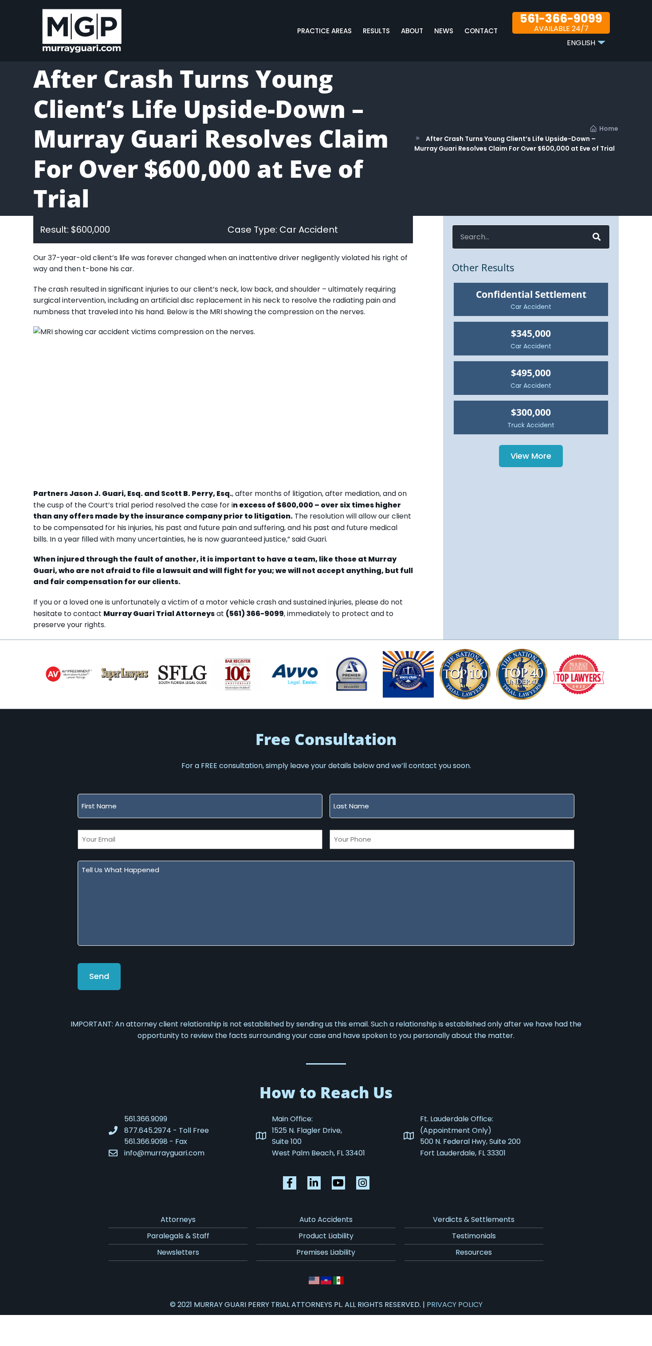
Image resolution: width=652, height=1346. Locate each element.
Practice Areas (324, 30)
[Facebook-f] (290, 1183)
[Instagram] (363, 1183)
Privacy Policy (455, 1304)
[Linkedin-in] (314, 1183)
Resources (474, 1252)
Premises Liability (325, 1252)
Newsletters (178, 1252)
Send (99, 976)
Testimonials (474, 1236)
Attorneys (178, 1219)
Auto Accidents (326, 1219)
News (443, 30)
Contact (481, 30)
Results (376, 30)
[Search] (595, 237)
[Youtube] (338, 1183)
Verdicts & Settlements (474, 1219)
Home (608, 128)
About (412, 30)
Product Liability (326, 1236)
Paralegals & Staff (178, 1236)
